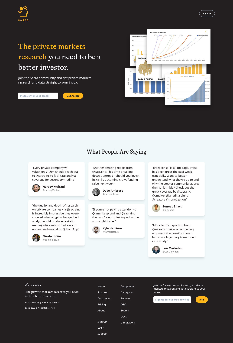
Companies (127, 286)
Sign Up (102, 321)
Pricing (101, 304)
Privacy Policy (32, 302)
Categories (127, 292)
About (101, 310)
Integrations (128, 322)
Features (102, 292)
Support (102, 333)
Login (100, 327)
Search (125, 310)
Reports (125, 298)
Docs (124, 316)
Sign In (207, 13)
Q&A (123, 304)
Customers (104, 298)
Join (201, 299)
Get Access (73, 95)
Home (101, 286)
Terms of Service (50, 302)
